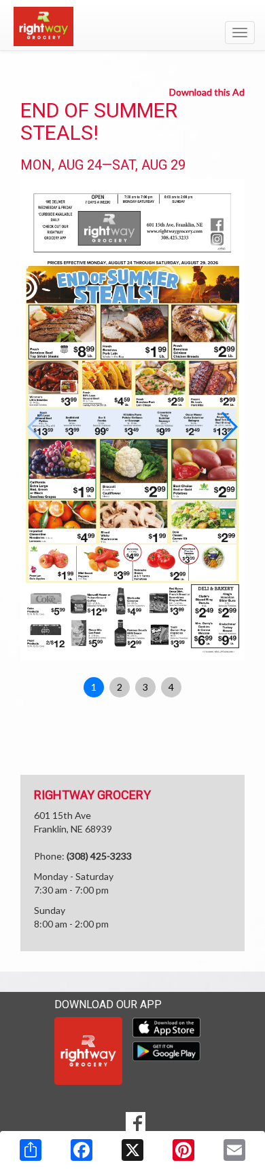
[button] (228, 427)
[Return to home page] (132, 26)
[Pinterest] (183, 1150)
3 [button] (145, 687)
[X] (132, 1150)
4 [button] (171, 687)
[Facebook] (81, 1150)
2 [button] (119, 687)
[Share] (30, 1150)
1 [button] (93, 687)
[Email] (234, 1150)
